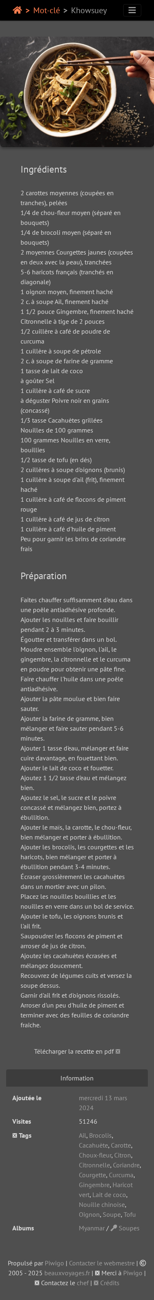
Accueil (17, 10)
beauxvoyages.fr (67, 1273)
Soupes (128, 1228)
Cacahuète (93, 1145)
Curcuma (121, 1175)
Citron (122, 1155)
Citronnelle (94, 1165)
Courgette (92, 1175)
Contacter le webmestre (102, 1263)
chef (83, 1283)
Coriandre (126, 1165)
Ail (82, 1135)
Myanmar (92, 1228)
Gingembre (94, 1185)
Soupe (112, 1214)
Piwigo (54, 1263)
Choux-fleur (95, 1155)
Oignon (89, 1214)
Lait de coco (109, 1194)
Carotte (121, 1145)
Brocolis (100, 1135)
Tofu (130, 1214)
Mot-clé (46, 10)
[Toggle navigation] (132, 10)
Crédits (109, 1283)
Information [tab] (77, 1078)
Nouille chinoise (102, 1204)
